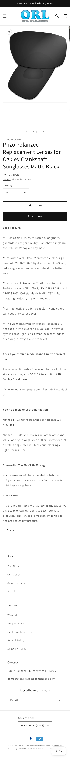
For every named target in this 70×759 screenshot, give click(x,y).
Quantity (7, 185)
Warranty (12, 615)
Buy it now (35, 216)
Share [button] (10, 530)
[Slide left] (27, 132)
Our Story (13, 566)
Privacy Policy (15, 623)
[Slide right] (43, 132)
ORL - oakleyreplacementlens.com (27, 745)
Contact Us (14, 574)
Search (11, 591)
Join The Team (16, 583)
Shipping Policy (16, 648)
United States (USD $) (32, 725)
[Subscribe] (58, 700)
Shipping (7, 179)
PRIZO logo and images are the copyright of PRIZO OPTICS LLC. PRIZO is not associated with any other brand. (35, 748)
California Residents (19, 632)
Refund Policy (15, 640)
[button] (5, 16)
